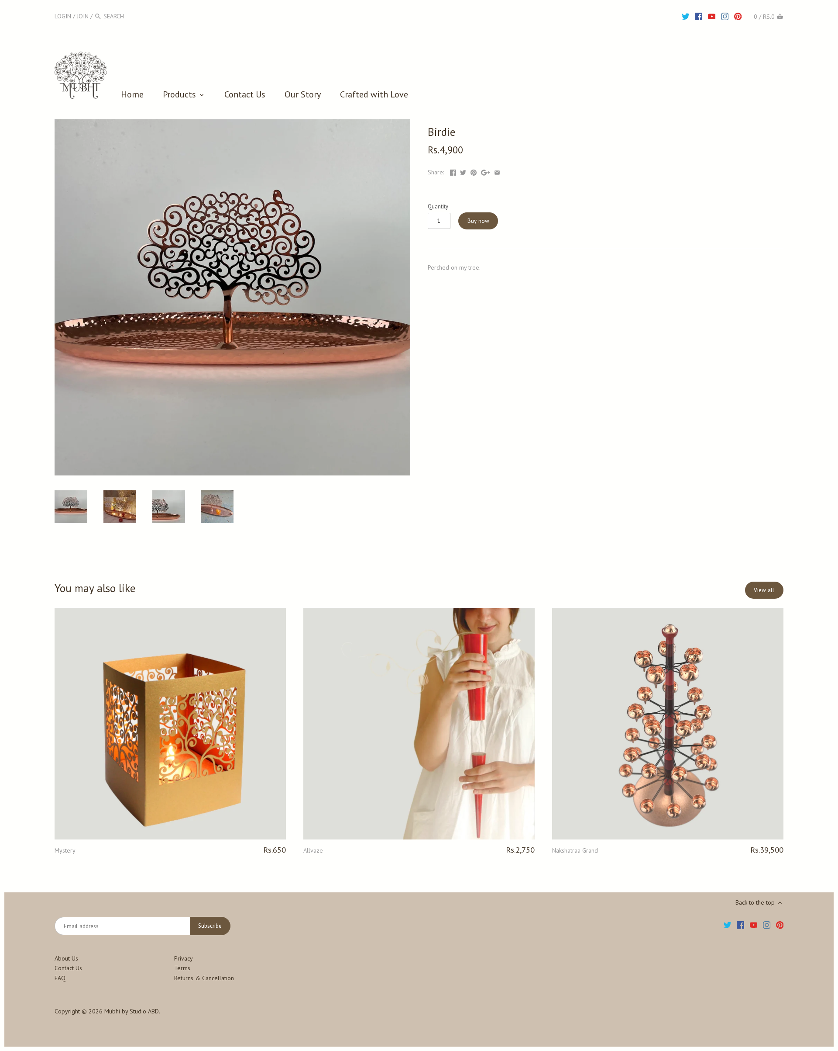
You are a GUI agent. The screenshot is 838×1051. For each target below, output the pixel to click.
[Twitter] (686, 15)
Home (132, 94)
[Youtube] (712, 15)
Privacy (183, 958)
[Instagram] (725, 15)
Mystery (65, 850)
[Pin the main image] (474, 172)
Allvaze (313, 850)
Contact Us (244, 94)
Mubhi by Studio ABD (131, 1011)
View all (764, 590)
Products (180, 94)
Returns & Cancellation (204, 978)
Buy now (478, 221)
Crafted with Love (374, 94)
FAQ (60, 978)
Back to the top (755, 902)
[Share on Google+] (485, 172)
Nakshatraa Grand (575, 850)
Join (83, 16)
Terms (182, 968)
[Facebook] (699, 15)
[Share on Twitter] (463, 172)
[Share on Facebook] (453, 172)
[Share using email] (497, 172)
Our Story (303, 94)
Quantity (438, 206)
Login (63, 16)
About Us (66, 958)
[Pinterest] (738, 15)
